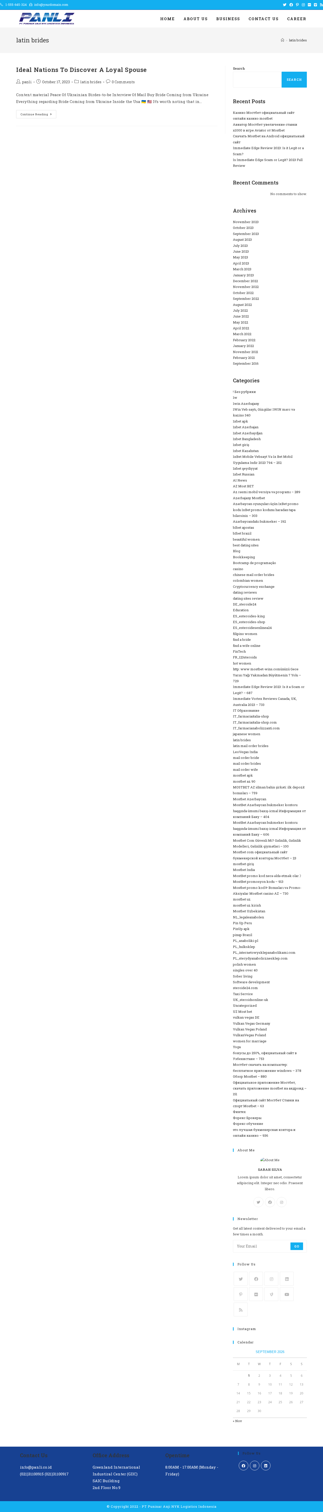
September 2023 (246, 233)
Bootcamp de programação (254, 563)
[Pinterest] (241, 1294)
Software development (251, 982)
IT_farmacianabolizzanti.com (256, 728)
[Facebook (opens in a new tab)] (291, 4)
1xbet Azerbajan (245, 427)
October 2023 (243, 227)
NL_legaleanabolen (248, 917)
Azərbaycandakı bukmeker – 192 (259, 521)
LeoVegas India (245, 752)
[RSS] (241, 1309)
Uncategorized (245, 1005)
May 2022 (240, 322)
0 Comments (123, 81)
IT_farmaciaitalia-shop (251, 716)
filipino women (245, 633)
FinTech (239, 651)
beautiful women (246, 539)
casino (238, 569)
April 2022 (241, 328)
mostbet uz (242, 899)
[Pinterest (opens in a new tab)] (297, 4)
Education (241, 610)
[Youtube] (287, 1294)
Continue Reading (38, 115)
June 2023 (241, 251)
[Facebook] (270, 1202)
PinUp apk (241, 928)
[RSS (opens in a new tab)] (320, 4)
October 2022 (243, 292)
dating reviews (245, 592)
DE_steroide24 (244, 604)
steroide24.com (245, 988)
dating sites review (248, 598)
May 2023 (240, 257)
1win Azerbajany (246, 403)
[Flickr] (256, 1294)
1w (235, 397)
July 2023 (240, 245)
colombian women (248, 580)
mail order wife (245, 769)
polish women (244, 964)
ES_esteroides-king (249, 616)
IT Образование (246, 710)
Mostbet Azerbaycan (249, 799)
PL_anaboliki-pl (245, 940)
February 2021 (244, 357)
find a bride (242, 639)
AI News (240, 480)
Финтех (239, 1111)
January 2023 (243, 275)
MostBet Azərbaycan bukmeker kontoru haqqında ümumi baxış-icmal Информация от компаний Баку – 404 (269, 811)
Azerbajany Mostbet (249, 498)
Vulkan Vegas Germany (251, 1023)
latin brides (90, 81)
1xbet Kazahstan (246, 450)
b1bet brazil (242, 533)
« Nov (237, 1421)
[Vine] (271, 1294)
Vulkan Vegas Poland (250, 1029)
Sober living (242, 976)
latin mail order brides (250, 746)
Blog (236, 551)
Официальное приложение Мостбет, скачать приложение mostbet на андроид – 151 (270, 1088)
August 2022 (242, 304)
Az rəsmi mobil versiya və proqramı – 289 (266, 492)
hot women (242, 663)
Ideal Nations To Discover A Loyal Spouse (81, 70)
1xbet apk (240, 421)
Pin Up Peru (242, 923)
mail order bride (246, 757)
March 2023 (242, 269)
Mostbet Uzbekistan (249, 911)
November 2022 (246, 286)
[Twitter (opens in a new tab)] (284, 4)
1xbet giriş (241, 444)
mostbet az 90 (244, 781)
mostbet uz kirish (247, 905)
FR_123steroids (245, 657)
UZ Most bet (242, 1011)
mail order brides (247, 763)
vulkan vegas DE (246, 1017)
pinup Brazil (242, 935)
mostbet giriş (243, 864)
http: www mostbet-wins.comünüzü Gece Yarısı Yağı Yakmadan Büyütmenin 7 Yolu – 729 (267, 675)
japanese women (246, 734)
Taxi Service (243, 994)
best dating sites (246, 545)
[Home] (282, 40)
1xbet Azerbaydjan (247, 433)
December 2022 (245, 281)
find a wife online (246, 645)
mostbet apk (243, 775)
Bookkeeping (244, 557)
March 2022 (242, 334)
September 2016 (246, 363)
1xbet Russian (243, 474)
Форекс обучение (248, 1123)
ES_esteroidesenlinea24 (252, 627)
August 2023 (242, 239)
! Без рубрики (244, 391)
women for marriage (249, 1041)
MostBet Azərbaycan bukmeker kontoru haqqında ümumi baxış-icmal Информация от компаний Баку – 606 (269, 828)
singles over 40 (245, 970)
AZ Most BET (243, 486)
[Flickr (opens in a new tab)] (309, 4)
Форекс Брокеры (247, 1118)
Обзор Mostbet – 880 (250, 1076)
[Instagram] (282, 1202)
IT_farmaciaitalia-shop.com (255, 722)
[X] (258, 1202)
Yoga (237, 1047)
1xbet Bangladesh (247, 439)
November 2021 (245, 352)
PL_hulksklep (244, 946)
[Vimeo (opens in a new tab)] (315, 4)
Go (296, 1246)
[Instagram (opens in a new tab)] (303, 4)
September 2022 (246, 298)
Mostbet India (244, 869)
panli (27, 81)
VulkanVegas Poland (249, 1035)
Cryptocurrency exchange (254, 586)
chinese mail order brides (253, 574)
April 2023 (241, 263)
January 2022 (243, 345)
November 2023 (246, 222)
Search (239, 68)
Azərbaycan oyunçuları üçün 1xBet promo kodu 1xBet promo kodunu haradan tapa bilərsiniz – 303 (266, 509)
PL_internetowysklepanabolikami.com (264, 952)
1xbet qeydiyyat (245, 468)
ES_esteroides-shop (249, 622)
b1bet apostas (243, 527)
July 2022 (240, 310)
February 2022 (244, 340)
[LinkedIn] (287, 1279)
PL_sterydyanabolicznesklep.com (260, 958)
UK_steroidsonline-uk (250, 999)
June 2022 (241, 316)
